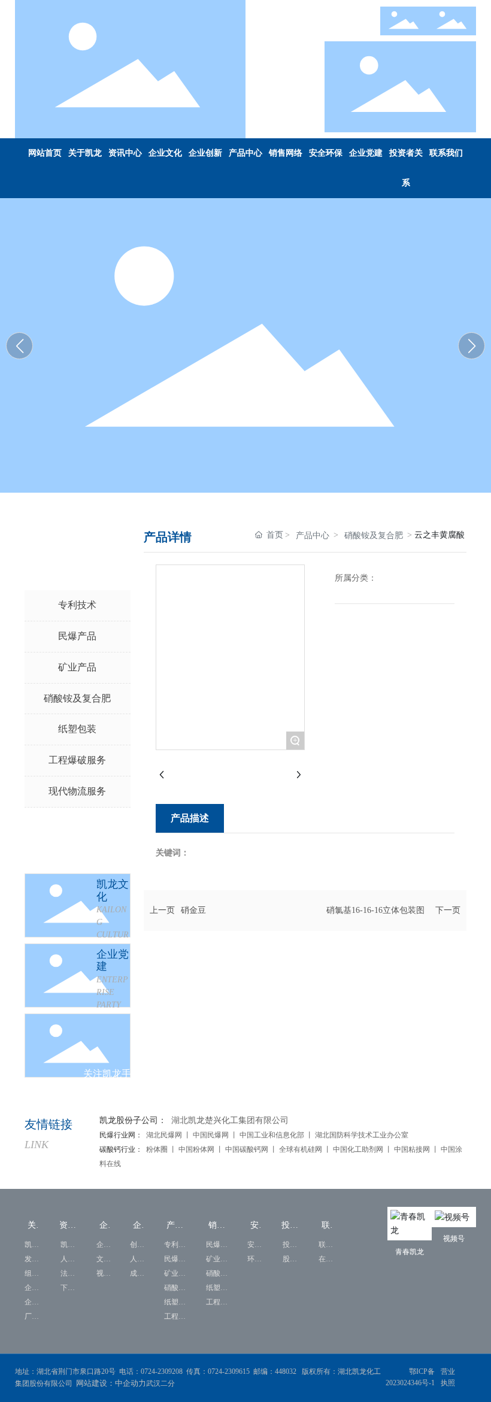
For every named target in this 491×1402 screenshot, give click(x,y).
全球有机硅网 (300, 1149)
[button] (471, 345)
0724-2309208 (162, 1371)
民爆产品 (77, 636)
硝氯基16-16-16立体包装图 (375, 910)
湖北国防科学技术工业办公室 (361, 1135)
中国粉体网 (195, 1149)
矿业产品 (77, 667)
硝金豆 (193, 910)
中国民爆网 (211, 1135)
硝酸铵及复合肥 (77, 698)
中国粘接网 (412, 1149)
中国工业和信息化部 (272, 1135)
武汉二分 (161, 1383)
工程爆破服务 (77, 760)
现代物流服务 (77, 791)
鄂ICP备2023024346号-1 (410, 1377)
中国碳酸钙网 (246, 1149)
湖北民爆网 (164, 1135)
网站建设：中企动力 (111, 1383)
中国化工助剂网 (359, 1149)
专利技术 (77, 605)
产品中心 (312, 535)
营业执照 (448, 1377)
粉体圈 (157, 1149)
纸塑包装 (77, 729)
